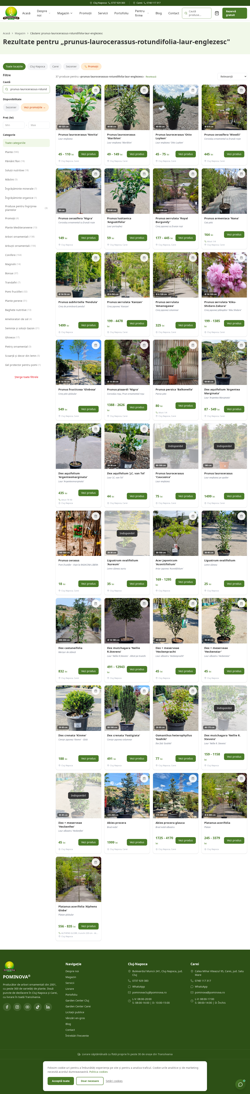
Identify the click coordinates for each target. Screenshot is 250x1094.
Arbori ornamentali (20, 236)
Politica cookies (98, 1071)
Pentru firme (140, 13)
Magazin (63, 13)
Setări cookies (114, 1081)
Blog (159, 13)
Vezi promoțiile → (35, 107)
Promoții (85, 13)
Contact (173, 13)
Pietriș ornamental (18, 346)
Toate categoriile (15, 143)
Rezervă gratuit (231, 13)
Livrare (70, 988)
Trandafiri (12, 282)
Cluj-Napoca (37, 66)
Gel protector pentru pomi (23, 365)
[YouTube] (27, 1007)
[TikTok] (38, 1007)
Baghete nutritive (18, 310)
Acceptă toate (61, 1081)
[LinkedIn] (48, 1007)
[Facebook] (7, 1007)
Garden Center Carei (78, 1006)
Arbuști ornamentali (20, 246)
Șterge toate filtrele (26, 377)
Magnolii (13, 264)
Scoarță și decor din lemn (22, 355)
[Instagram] (17, 1007)
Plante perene (16, 300)
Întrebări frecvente (77, 1035)
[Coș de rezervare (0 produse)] (217, 13)
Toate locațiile (14, 66)
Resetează (151, 76)
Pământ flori (15, 161)
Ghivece (12, 337)
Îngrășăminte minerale (21, 188)
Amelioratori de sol (18, 319)
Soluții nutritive (17, 170)
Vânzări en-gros (75, 1018)
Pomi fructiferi (16, 291)
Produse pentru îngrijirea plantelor (26, 208)
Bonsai (11, 273)
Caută (6, 82)
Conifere (13, 255)
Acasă (26, 13)
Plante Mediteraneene (21, 227)
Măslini (11, 179)
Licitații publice (75, 1012)
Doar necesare (90, 1081)
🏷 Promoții (91, 66)
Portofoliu (121, 13)
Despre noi (42, 13)
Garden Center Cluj (77, 1000)
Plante (12, 152)
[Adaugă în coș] (96, 90)
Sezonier (71, 66)
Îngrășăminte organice (21, 198)
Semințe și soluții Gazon (22, 328)
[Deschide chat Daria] (240, 1084)
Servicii (103, 13)
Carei (55, 66)
